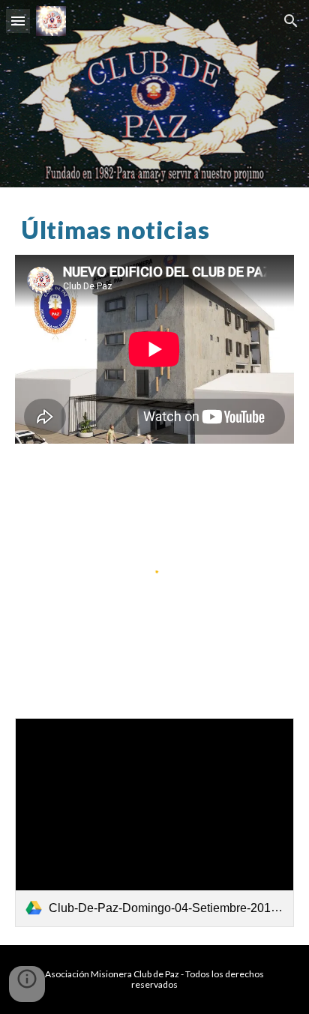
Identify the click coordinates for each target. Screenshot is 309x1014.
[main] (154, 230)
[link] (154, 822)
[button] (18, 20)
